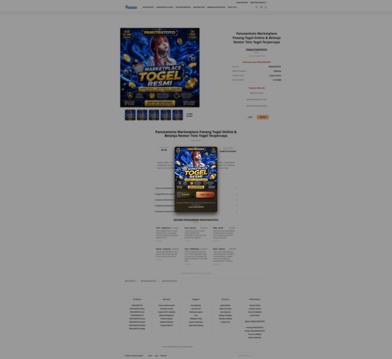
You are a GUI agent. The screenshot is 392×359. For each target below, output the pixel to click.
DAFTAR (205, 194)
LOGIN (185, 194)
